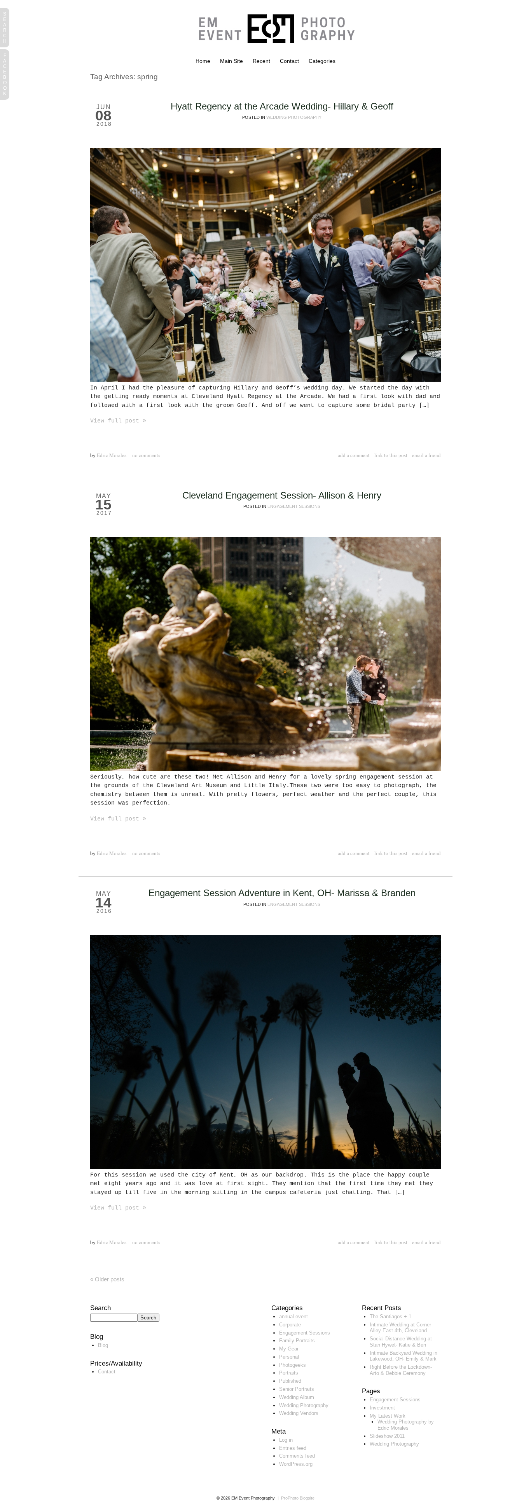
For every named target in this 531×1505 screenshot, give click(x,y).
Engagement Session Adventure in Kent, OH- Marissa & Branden (282, 893)
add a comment (354, 455)
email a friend (426, 455)
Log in (286, 1440)
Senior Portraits (296, 1389)
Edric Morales (111, 455)
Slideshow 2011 (387, 1436)
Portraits (288, 1373)
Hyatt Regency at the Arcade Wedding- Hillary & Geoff (282, 106)
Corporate (290, 1325)
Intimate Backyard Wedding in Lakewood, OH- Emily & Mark (403, 1356)
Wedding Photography (293, 117)
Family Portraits (297, 1340)
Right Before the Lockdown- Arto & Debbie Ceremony (401, 1370)
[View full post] (265, 265)
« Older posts (107, 1279)
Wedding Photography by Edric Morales (405, 1425)
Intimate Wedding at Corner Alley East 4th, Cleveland (400, 1328)
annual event (293, 1316)
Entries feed (292, 1448)
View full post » (118, 421)
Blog (103, 1345)
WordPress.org (296, 1464)
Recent (261, 61)
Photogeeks (292, 1365)
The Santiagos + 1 (390, 1316)
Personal (289, 1357)
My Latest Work (387, 1416)
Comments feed (297, 1456)
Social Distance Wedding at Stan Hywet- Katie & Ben (401, 1342)
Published (290, 1381)
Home (203, 61)
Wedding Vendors (298, 1413)
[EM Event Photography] (273, 56)
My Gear (289, 1349)
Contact (289, 61)
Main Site (231, 61)
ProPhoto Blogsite (297, 1498)
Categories (322, 61)
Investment (382, 1408)
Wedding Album (296, 1397)
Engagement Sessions (293, 506)
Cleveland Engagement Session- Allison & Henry (281, 495)
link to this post (390, 455)
